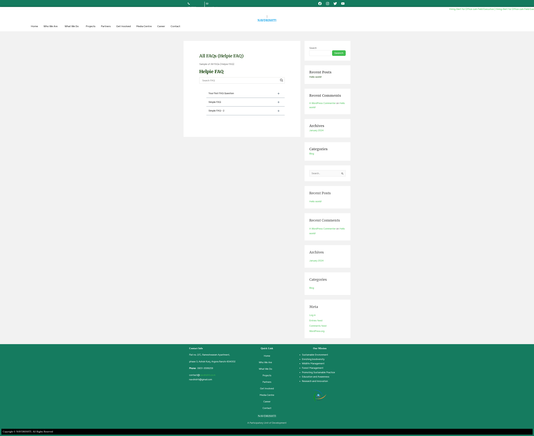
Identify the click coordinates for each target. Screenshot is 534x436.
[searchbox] (242, 80)
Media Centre (144, 26)
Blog (311, 153)
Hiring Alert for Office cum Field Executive (459, 9)
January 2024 (316, 130)
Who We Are (51, 26)
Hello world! (315, 76)
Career (161, 26)
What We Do (72, 26)
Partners (106, 26)
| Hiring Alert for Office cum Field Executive (505, 9)
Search (313, 48)
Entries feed (315, 320)
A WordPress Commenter (322, 103)
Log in (312, 315)
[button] (245, 93)
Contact (175, 26)
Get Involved (123, 26)
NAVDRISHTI (267, 20)
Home (34, 26)
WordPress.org (316, 331)
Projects (90, 26)
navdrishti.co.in (207, 375)
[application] (58, 26)
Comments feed (317, 325)
